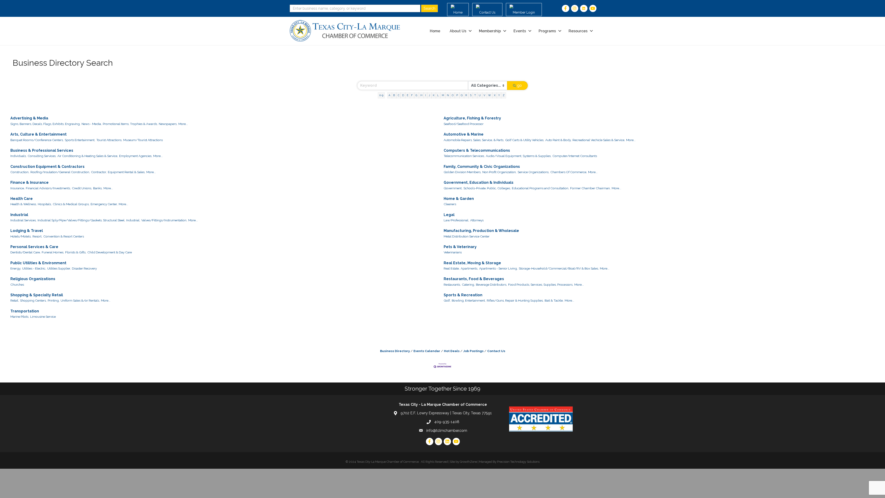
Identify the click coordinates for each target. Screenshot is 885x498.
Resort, (37, 236)
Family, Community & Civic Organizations (482, 166)
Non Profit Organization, (499, 172)
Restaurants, (452, 284)
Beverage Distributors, (491, 284)
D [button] (403, 95)
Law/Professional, (456, 220)
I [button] (425, 95)
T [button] (475, 95)
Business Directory (395, 351)
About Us (458, 31)
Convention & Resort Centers (63, 236)
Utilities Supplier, (59, 268)
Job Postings (473, 351)
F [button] (412, 95)
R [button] (466, 95)
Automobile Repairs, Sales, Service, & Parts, (474, 140)
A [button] (389, 95)
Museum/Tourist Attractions (143, 140)
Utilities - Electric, (34, 268)
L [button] (438, 95)
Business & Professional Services (41, 150)
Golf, (447, 300)
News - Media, (92, 124)
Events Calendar (426, 351)
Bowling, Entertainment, (469, 300)
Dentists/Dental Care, (25, 252)
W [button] (489, 95)
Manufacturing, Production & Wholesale (481, 230)
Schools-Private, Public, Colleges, (487, 188)
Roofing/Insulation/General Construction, (60, 172)
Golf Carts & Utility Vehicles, (524, 140)
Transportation (24, 311)
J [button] (429, 95)
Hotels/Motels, (20, 236)
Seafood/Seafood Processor (464, 124)
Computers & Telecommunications (477, 150)
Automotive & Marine (464, 134)
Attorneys (477, 220)
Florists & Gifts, (75, 252)
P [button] (457, 95)
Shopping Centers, (33, 300)
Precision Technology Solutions (518, 461)
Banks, (97, 188)
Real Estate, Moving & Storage (472, 263)
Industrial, (133, 220)
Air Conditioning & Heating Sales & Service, (87, 156)
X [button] (495, 95)
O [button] (453, 95)
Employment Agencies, (135, 156)
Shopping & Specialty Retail (36, 295)
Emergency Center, (104, 204)
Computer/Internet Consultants (574, 156)
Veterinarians (453, 252)
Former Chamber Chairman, (590, 188)
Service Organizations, (533, 172)
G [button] (416, 95)
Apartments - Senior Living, (498, 268)
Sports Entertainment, (80, 140)
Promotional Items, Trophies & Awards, (130, 124)
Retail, (14, 300)
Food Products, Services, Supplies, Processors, (540, 284)
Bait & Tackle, (554, 300)
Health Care (21, 198)
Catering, (468, 284)
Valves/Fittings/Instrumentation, (164, 220)
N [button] (448, 95)
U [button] (480, 95)
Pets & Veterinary (460, 247)
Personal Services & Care (34, 247)
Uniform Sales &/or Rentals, (80, 300)
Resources (578, 31)
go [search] (519, 85)
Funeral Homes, (53, 252)
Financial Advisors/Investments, (48, 188)
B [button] (394, 95)
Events (519, 31)
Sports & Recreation (463, 295)
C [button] (398, 95)
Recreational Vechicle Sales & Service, (598, 140)
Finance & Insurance (29, 182)
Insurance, (17, 188)
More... (183, 124)
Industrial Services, (23, 220)
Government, (453, 188)
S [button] (471, 95)
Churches (17, 284)
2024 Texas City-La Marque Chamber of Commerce (384, 461)
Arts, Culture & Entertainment (38, 134)
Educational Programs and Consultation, (540, 188)
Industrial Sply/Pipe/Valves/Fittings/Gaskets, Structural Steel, (81, 220)
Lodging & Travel (26, 230)
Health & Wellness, (23, 204)
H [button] (421, 95)
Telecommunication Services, (464, 156)
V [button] (484, 95)
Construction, (19, 172)
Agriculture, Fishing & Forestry (472, 118)
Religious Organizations (32, 279)
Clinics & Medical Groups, (71, 204)
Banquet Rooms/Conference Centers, (37, 140)
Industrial (19, 215)
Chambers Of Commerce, (568, 172)
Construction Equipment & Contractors (47, 166)
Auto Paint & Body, (558, 140)
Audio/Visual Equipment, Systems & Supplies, (518, 156)
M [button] (443, 95)
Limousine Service (43, 316)
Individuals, (18, 156)
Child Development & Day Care (109, 252)
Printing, (53, 300)
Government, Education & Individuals (478, 182)
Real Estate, (452, 268)
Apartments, (469, 268)
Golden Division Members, (462, 172)
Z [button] (503, 95)
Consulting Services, (42, 156)
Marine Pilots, (19, 316)
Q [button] (462, 95)
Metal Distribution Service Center (467, 236)
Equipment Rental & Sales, (126, 172)
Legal (449, 215)
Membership (490, 31)
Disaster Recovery (84, 268)
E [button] (407, 95)
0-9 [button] (381, 95)
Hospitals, (45, 204)
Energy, (15, 268)
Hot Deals (452, 351)
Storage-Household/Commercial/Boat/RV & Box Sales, (559, 268)
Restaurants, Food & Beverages (474, 279)
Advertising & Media (29, 118)
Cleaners (450, 204)
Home (435, 31)
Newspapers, (168, 124)
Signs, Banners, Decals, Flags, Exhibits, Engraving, (45, 124)
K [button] (433, 95)
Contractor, (99, 172)
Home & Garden (459, 198)
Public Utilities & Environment (38, 263)
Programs (547, 31)
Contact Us (496, 351)
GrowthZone (468, 461)
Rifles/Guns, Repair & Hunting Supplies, (515, 300)
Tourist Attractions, (109, 140)
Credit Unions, (82, 188)
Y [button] (499, 95)
